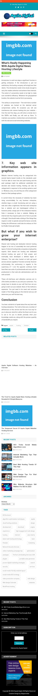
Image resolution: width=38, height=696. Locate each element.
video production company (11, 578)
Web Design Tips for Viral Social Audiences (24, 475)
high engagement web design (25, 531)
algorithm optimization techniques (14, 519)
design (33, 523)
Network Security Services (11, 547)
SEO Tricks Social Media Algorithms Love (24, 446)
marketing (31, 543)
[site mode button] (31, 34)
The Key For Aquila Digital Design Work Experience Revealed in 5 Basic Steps (7, 330)
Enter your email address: (19, 633)
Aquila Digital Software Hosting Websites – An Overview (19, 366)
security (5, 566)
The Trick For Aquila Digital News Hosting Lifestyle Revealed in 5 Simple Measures (19, 398)
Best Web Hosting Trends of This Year (24, 466)
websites (32, 582)
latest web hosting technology (12, 539)
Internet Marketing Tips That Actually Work (24, 456)
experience (6, 531)
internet (17, 535)
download (21, 527)
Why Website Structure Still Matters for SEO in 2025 (24, 485)
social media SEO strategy (11, 574)
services (32, 566)
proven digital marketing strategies (14, 563)
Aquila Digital (23, 648)
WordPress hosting (9, 586)
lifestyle (26, 325)
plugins (5, 559)
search (33, 563)
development (7, 527)
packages (6, 555)
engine (33, 527)
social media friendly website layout (14, 571)
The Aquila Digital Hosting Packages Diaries (32, 330)
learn (33, 539)
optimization (31, 551)
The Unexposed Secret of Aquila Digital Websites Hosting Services (19, 429)
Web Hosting (6, 73)
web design (31, 578)
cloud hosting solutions (10, 523)
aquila (11, 325)
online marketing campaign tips (13, 551)
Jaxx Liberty (31, 535)
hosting (18, 325)
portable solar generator (27, 559)
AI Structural (7, 515)
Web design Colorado (9, 582)
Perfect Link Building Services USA (24, 555)
